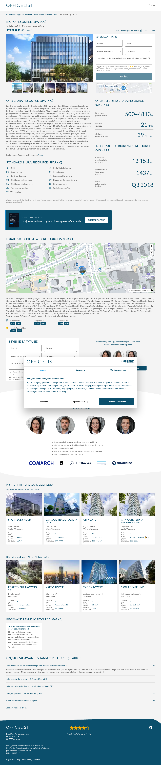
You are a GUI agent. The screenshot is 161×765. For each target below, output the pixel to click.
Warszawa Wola (51, 14)
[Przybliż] (151, 246)
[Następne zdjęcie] (90, 58)
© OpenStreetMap (135, 290)
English (152, 5)
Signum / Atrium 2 (133, 587)
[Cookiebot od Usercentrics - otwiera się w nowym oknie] (123, 361)
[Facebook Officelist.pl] (150, 727)
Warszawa (38, 14)
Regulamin (10, 760)
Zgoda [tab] (43, 370)
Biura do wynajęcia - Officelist (19, 14)
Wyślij (123, 76)
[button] (80, 268)
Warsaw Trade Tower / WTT (61, 521)
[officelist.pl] (17, 727)
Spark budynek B (19, 519)
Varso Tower (55, 587)
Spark (40, 155)
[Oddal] (151, 249)
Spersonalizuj (79, 401)
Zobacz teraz (24, 540)
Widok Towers (93, 587)
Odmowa (44, 401)
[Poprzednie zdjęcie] (9, 58)
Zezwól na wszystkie (117, 401)
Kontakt (37, 760)
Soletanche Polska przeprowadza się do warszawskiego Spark (23, 627)
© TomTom (146, 290)
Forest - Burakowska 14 (23, 588)
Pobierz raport (96, 220)
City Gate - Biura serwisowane (132, 521)
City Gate (89, 519)
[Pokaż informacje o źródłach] (151, 290)
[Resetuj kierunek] (151, 253)
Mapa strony (27, 760)
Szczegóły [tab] (80, 370)
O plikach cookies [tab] (118, 370)
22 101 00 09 (149, 30)
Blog (18, 760)
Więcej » (108, 71)
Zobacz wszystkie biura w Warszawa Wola (22, 489)
